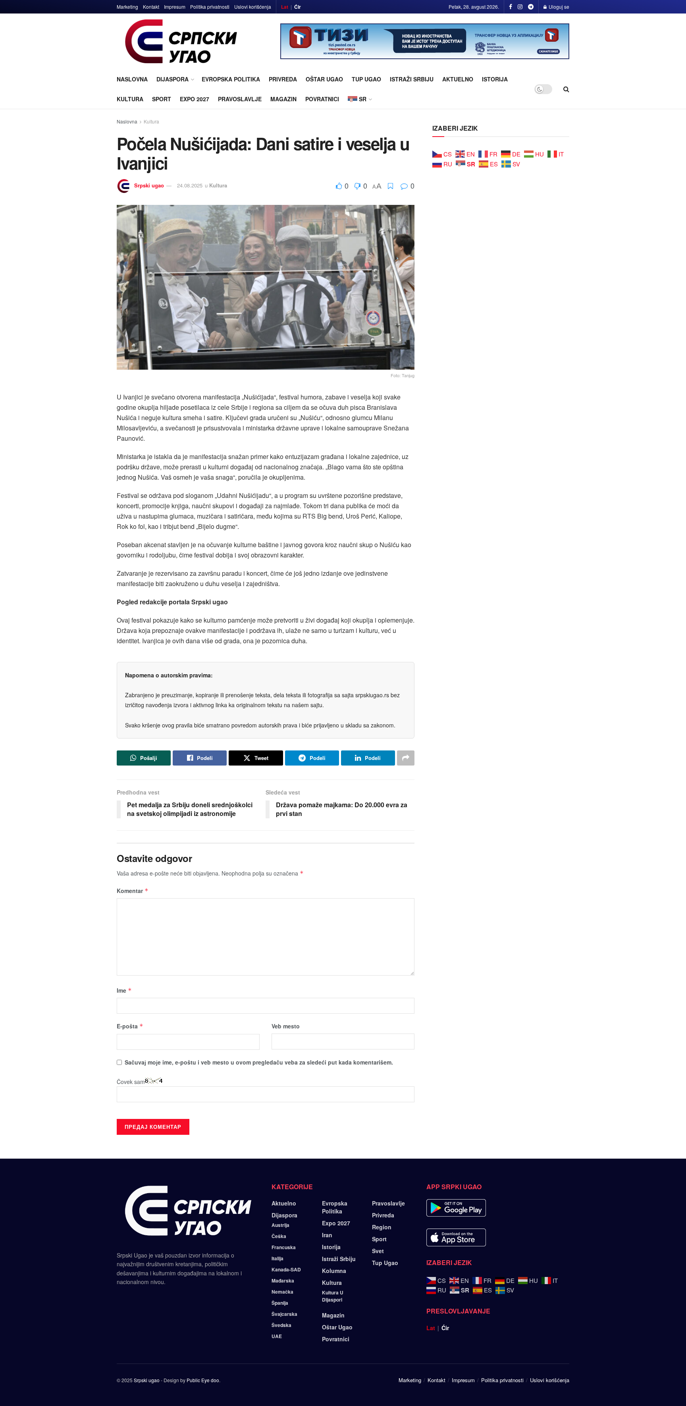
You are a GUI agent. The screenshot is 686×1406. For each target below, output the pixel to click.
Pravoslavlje (240, 99)
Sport (161, 99)
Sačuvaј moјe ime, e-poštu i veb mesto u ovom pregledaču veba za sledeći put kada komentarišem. (259, 1062)
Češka (279, 1236)
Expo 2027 (194, 99)
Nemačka (282, 1291)
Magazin (283, 99)
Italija (277, 1258)
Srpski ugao (149, 185)
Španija (280, 1302)
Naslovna (132, 79)
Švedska (281, 1325)
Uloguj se (558, 6)
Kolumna (334, 1271)
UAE (277, 1336)
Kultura (130, 99)
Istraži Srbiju (412, 79)
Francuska (284, 1247)
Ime (124, 990)
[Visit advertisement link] (424, 41)
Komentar (132, 891)
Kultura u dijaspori (332, 1296)
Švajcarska (284, 1313)
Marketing (127, 6)
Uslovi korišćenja (252, 6)
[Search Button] (566, 89)
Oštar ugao (324, 79)
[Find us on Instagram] (520, 7)
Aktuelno (457, 79)
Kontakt (151, 6)
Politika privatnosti (209, 6)
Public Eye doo (203, 1380)
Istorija (495, 79)
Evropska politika (231, 79)
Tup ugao (366, 79)
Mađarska (283, 1280)
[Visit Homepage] (181, 41)
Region (381, 1227)
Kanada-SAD (286, 1269)
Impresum (174, 6)
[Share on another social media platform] (405, 758)
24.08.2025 (189, 185)
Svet (378, 1251)
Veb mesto (286, 1026)
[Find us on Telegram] (531, 7)
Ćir (297, 6)
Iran (327, 1235)
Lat (284, 6)
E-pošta (130, 1026)
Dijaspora (172, 79)
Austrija (280, 1225)
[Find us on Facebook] (510, 7)
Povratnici (322, 99)
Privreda (283, 79)
